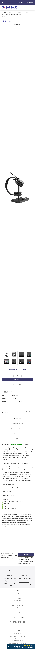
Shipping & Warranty (17, 439)
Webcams (17, 638)
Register (20, 610)
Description (17, 419)
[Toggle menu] (2, 2)
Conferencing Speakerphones (17, 643)
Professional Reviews (17, 429)
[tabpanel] (6, 354)
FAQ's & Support (17, 600)
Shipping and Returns (17, 605)
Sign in (14, 610)
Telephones (17, 598)
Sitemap (17, 612)
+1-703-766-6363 (24, 582)
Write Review (16, 24)
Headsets (17, 596)
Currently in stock (17, 370)
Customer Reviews (17, 423)
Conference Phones (17, 640)
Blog (17, 607)
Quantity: (17, 372)
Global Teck (17, 633)
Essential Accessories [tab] (17, 434)
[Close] (8, 646)
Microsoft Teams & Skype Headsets (17, 636)
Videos (17, 603)
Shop (17, 593)
